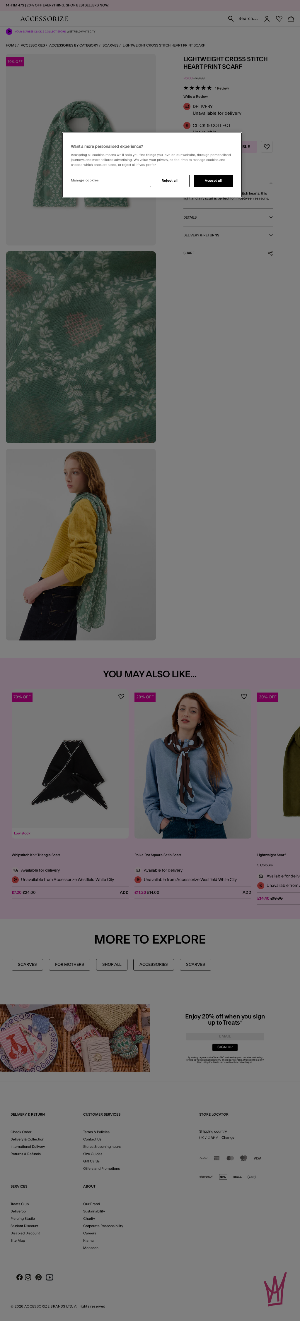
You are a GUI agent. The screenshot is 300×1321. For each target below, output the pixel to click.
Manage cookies (85, 180)
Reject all (170, 180)
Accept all (213, 180)
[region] (152, 165)
